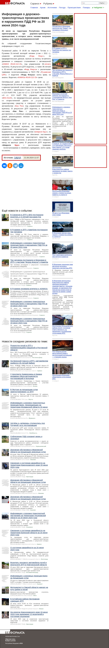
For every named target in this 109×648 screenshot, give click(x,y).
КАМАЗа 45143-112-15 (27, 77)
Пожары (86, 8)
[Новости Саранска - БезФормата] (13, 2)
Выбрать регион (10, 640)
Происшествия (74, 8)
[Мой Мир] (21, 165)
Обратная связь (10, 639)
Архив (42, 8)
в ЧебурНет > (98, 8)
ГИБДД (17, 157)
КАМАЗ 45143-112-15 (12, 64)
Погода (62, 8)
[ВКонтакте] (4, 165)
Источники (52, 8)
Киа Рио (19, 106)
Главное (34, 8)
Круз (17, 145)
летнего (47, 64)
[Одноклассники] (9, 165)
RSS (21, 643)
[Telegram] (15, 165)
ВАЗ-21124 (7, 98)
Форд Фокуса (30, 69)
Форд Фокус (36, 56)
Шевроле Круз (41, 132)
